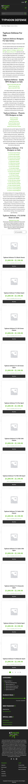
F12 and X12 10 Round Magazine (14, 188)
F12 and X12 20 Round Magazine (14, 187)
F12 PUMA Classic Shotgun (14, 163)
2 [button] (12, 672)
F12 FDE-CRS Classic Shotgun (14, 180)
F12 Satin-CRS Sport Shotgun (14, 185)
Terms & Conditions (22, 767)
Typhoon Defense (7, 681)
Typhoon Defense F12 (10, 684)
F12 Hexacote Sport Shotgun (14, 152)
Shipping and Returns (7, 724)
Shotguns (8, 25)
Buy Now (14, 266)
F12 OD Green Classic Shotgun (14, 170)
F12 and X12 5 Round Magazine (14, 190)
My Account (3, 767)
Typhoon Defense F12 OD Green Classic (14, 329)
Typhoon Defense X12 (10, 689)
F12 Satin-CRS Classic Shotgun (14, 183)
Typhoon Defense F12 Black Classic (14, 257)
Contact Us (3, 775)
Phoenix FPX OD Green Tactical (14, 126)
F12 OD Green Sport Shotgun (14, 171)
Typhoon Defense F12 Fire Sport (14, 403)
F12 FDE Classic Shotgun (14, 173)
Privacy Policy (21, 765)
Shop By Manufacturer (7, 722)
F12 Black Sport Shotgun (14, 161)
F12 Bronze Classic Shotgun (14, 176)
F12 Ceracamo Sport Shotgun (14, 158)
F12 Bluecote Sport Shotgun (14, 156)
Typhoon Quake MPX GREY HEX (14, 84)
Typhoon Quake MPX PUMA (14, 88)
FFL (2, 769)
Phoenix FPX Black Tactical (14, 123)
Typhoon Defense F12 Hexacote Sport (14, 587)
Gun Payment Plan (7, 711)
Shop (5, 25)
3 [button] (15, 672)
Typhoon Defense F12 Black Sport (14, 293)
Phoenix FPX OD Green (14, 121)
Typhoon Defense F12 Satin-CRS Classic (14, 512)
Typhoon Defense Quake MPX (12, 687)
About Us (3, 765)
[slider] (3, 698)
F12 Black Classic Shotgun (14, 159)
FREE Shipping (6, 720)
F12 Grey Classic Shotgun (14, 166)
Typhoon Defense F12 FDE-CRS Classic (14, 439)
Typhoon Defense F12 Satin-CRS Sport (14, 549)
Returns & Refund (22, 769)
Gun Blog (3, 771)
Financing (3, 773)
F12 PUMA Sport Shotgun (14, 164)
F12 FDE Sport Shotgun (14, 175)
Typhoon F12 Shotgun (11, 50)
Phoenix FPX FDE (14, 119)
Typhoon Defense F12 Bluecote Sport (14, 659)
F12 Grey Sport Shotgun (14, 168)
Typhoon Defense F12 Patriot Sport (14, 623)
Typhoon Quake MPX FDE (14, 86)
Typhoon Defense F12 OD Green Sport (14, 366)
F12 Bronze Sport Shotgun (14, 178)
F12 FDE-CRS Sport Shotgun (14, 181)
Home (2, 25)
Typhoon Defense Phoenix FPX (12, 686)
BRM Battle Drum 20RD (14, 220)
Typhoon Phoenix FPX (11, 51)
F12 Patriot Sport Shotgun (14, 154)
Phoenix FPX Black (14, 117)
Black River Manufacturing (11, 682)
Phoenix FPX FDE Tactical (14, 124)
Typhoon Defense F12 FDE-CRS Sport (14, 476)
